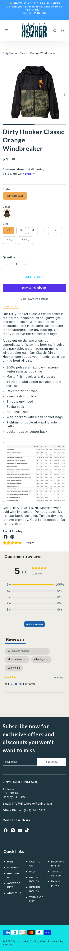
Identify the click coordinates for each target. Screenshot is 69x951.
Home (6, 49)
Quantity (9, 257)
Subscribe (52, 761)
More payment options (34, 298)
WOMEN (12, 867)
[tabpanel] (34, 680)
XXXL (25, 239)
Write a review (34, 624)
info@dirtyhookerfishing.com (32, 803)
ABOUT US (14, 893)
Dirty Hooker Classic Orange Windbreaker (29, 53)
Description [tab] (11, 306)
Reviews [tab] (15, 639)
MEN (10, 861)
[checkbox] (14, 668)
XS (9, 230)
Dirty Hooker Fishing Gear (20, 781)
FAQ (32, 871)
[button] (34, 585)
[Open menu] (6, 30)
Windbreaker (15, 195)
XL (56, 230)
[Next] (64, 94)
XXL (9, 239)
